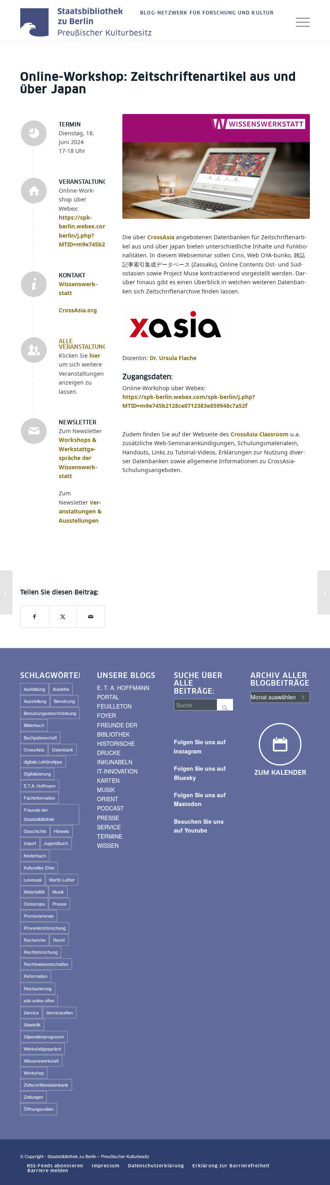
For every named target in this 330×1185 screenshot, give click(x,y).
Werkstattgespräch (42, 1048)
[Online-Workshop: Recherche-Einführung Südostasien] (324, 592)
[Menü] (299, 23)
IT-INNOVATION (117, 771)
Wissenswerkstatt (41, 1060)
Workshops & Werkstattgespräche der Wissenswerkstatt (78, 458)
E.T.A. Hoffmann (40, 785)
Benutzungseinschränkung (50, 713)
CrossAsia (160, 237)
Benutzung (64, 701)
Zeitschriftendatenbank (46, 1084)
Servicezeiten (59, 1012)
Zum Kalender (280, 773)
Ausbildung (34, 689)
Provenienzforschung (45, 927)
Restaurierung (38, 988)
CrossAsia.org (78, 310)
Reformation (35, 976)
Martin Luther (62, 879)
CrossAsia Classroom (260, 434)
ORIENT (107, 799)
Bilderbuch (34, 725)
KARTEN (108, 780)
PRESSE (108, 818)
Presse (59, 903)
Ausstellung (35, 701)
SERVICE (109, 827)
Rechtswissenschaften (46, 964)
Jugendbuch (56, 843)
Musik (58, 891)
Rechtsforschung (41, 952)
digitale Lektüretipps (43, 761)
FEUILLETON (114, 706)
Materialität (34, 891)
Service (31, 1012)
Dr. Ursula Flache (173, 358)
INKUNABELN (114, 762)
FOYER (106, 715)
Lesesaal (32, 879)
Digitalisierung (37, 773)
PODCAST (110, 808)
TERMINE (109, 836)
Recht (59, 940)
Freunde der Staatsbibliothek (39, 814)
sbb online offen (39, 1000)
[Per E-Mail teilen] (91, 616)
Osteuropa (34, 903)
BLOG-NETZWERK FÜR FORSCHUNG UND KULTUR (207, 13)
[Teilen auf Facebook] (35, 616)
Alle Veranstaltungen (87, 344)
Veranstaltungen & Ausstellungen (80, 511)
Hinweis (61, 831)
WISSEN (108, 845)
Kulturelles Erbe (39, 867)
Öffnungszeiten (39, 1109)
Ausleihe (61, 689)
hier (94, 355)
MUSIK (106, 790)
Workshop (34, 1072)
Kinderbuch (35, 855)
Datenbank (62, 749)
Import (30, 843)
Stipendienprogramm (44, 1036)
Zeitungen (33, 1096)
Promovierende (39, 915)
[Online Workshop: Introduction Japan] (6, 592)
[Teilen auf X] (63, 616)
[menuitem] (205, 13)
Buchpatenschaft (40, 737)
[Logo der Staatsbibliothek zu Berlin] (88, 23)
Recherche (34, 940)
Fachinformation (39, 797)
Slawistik (32, 1024)
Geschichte (35, 831)
